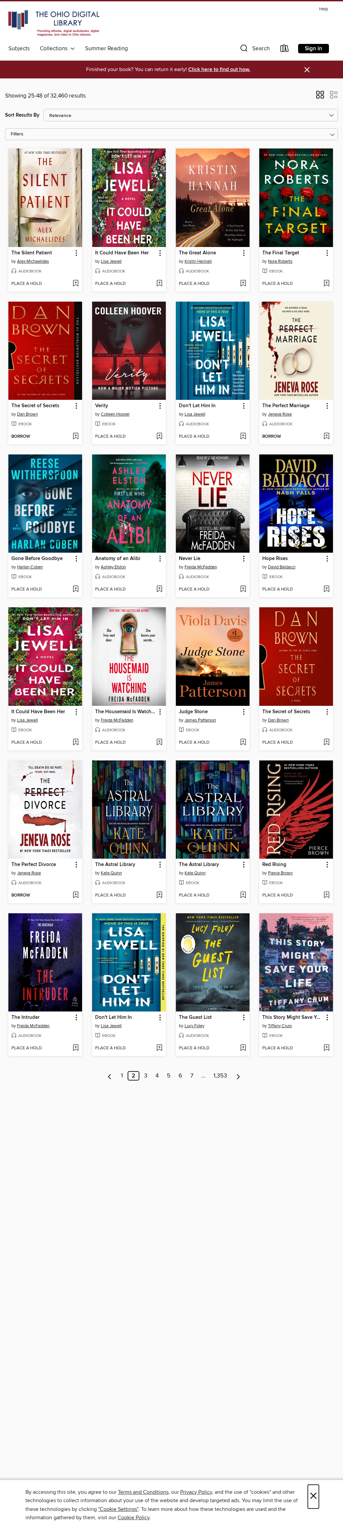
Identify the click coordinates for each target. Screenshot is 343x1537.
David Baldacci (281, 567)
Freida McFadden (201, 567)
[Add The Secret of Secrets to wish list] (75, 436)
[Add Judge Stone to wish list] (243, 742)
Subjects (19, 48)
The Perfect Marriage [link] (286, 406)
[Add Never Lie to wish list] (243, 589)
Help (323, 9)
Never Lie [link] (189, 559)
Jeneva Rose (280, 414)
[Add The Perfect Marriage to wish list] (326, 436)
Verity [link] (101, 406)
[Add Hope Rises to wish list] (326, 589)
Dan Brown (27, 414)
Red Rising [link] (274, 865)
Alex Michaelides (33, 261)
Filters (17, 134)
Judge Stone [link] (193, 712)
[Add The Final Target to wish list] (326, 284)
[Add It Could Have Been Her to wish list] (159, 284)
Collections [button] (55, 48)
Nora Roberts (280, 261)
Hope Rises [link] (275, 559)
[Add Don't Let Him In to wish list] (243, 436)
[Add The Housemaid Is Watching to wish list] (159, 742)
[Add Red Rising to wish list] (326, 895)
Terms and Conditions (143, 1492)
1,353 (220, 1076)
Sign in (313, 48)
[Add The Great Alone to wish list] (243, 284)
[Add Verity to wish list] (159, 436)
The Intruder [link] (25, 1018)
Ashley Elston (113, 567)
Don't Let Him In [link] (197, 406)
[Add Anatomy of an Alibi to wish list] (159, 589)
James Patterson (200, 720)
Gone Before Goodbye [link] (37, 559)
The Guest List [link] (195, 1018)
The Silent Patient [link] (31, 253)
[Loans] (285, 49)
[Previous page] (109, 1076)
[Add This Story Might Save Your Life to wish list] (326, 1048)
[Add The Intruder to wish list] (75, 1048)
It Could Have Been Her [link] (122, 253)
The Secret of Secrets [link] (35, 406)
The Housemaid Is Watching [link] (125, 712)
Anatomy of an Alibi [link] (117, 559)
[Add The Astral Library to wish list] (159, 895)
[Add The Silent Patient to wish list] (75, 284)
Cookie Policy (133, 1517)
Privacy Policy (196, 1492)
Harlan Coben (30, 567)
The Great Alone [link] (197, 253)
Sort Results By (22, 115)
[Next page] (238, 1076)
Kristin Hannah (198, 261)
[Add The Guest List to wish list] (243, 1048)
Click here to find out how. (219, 69)
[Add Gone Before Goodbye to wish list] (75, 589)
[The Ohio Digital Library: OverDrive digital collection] (54, 23)
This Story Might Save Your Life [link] (293, 1018)
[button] (254, 49)
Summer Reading (106, 48)
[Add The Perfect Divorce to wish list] (75, 895)
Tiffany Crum (280, 1026)
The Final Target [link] (280, 253)
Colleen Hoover (115, 414)
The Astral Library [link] (115, 865)
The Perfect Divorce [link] (33, 865)
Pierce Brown (280, 873)
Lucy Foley (194, 1026)
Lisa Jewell (111, 261)
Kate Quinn (111, 873)
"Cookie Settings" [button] (118, 1509)
